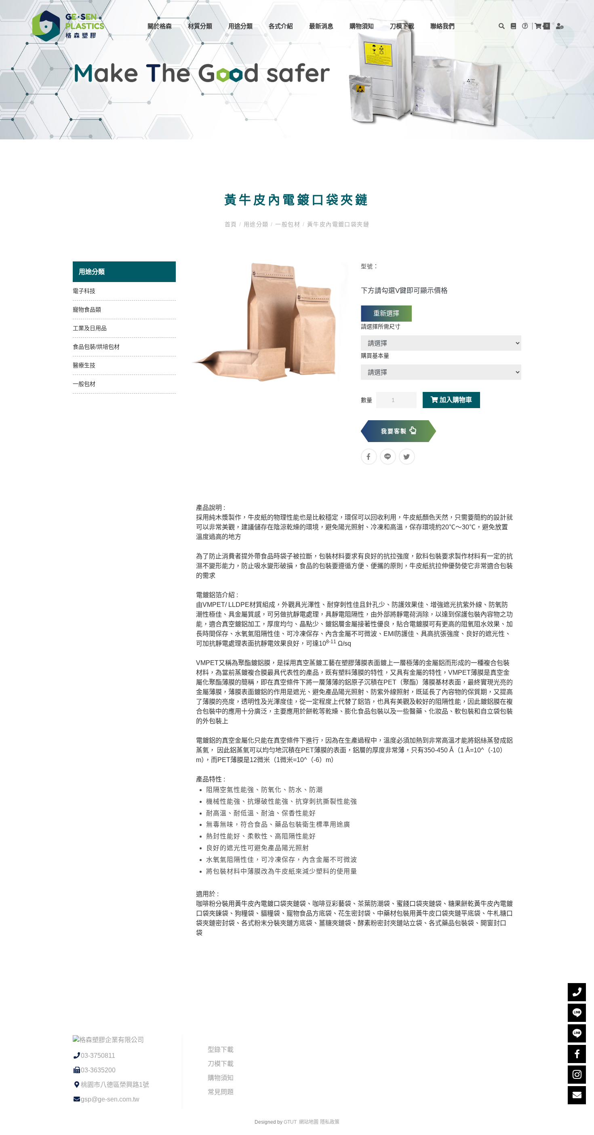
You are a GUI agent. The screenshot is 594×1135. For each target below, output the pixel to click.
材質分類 (200, 26)
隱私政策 (329, 1122)
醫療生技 (84, 365)
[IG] (577, 1075)
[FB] (577, 1054)
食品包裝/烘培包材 (96, 346)
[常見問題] (526, 26)
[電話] (577, 992)
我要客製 (395, 431)
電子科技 (84, 291)
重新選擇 (386, 313)
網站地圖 (308, 1122)
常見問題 (221, 1092)
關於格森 (159, 26)
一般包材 (288, 224)
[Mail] (577, 1095)
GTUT (290, 1122)
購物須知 (362, 26)
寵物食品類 (87, 309)
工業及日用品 (90, 328)
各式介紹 (281, 26)
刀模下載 (402, 26)
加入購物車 (455, 399)
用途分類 (240, 26)
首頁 (232, 224)
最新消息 (321, 26)
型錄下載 (221, 1049)
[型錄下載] (514, 26)
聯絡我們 (442, 26)
